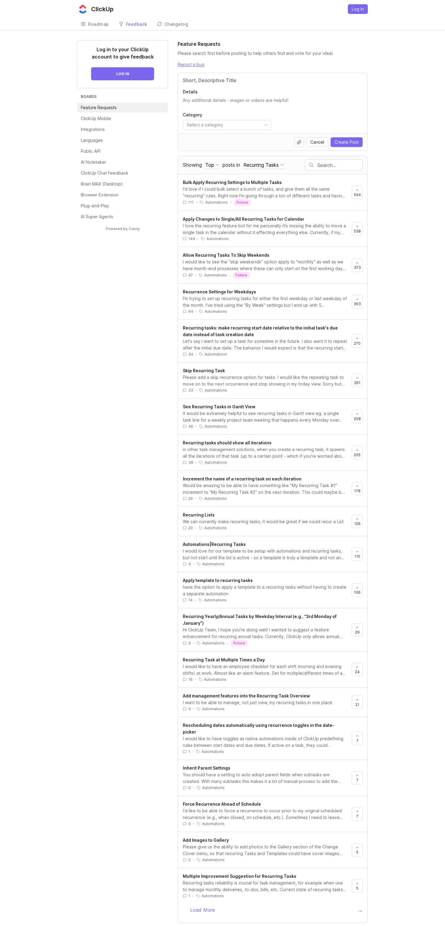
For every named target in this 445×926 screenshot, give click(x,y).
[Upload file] (299, 142)
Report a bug (191, 64)
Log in (358, 9)
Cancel (317, 142)
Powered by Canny (123, 228)
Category (192, 114)
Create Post (347, 142)
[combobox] (227, 125)
